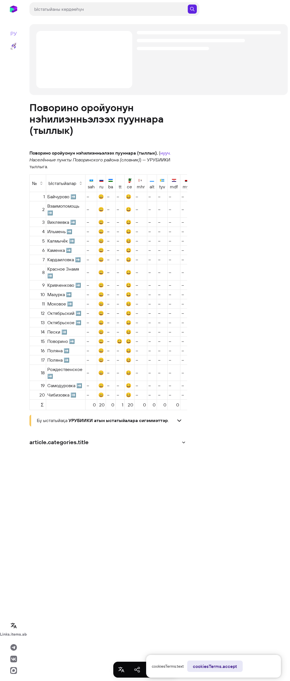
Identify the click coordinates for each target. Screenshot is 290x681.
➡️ (73, 196)
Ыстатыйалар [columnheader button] (62, 183)
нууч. (165, 153)
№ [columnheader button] (34, 183)
